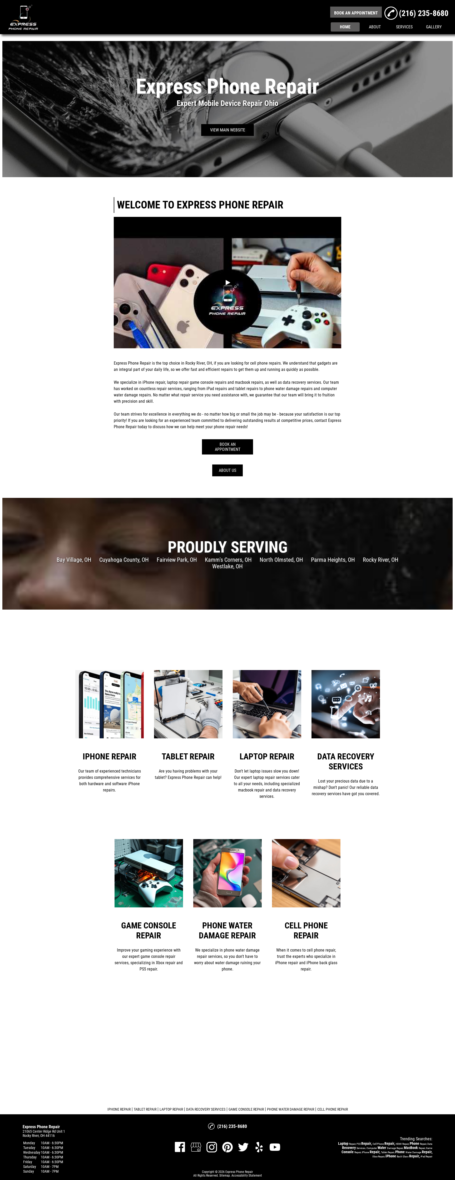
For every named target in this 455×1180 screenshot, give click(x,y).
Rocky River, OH (198, 363)
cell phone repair (264, 363)
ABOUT (375, 26)
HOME (345, 26)
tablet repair (245, 388)
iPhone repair (153, 382)
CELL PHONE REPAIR (332, 1109)
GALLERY (434, 26)
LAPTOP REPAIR (171, 1109)
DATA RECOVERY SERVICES (205, 1109)
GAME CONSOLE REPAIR (246, 1109)
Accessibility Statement (246, 1175)
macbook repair (248, 382)
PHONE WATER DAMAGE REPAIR (290, 1109)
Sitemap (224, 1175)
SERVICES (404, 26)
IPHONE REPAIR (119, 1109)
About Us (227, 470)
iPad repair (215, 388)
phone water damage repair (287, 388)
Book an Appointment (227, 447)
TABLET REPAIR (145, 1109)
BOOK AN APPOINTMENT (356, 13)
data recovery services (302, 382)
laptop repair (178, 382)
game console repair (207, 382)
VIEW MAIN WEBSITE (227, 129)
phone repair (224, 426)
